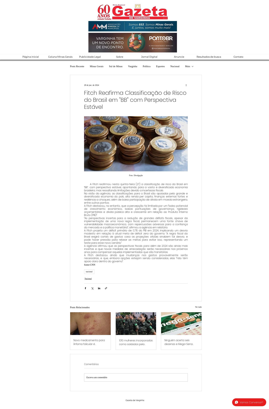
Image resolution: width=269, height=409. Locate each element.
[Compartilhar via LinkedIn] (99, 288)
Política (146, 66)
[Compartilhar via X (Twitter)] (92, 288)
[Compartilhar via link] (106, 288)
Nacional (174, 66)
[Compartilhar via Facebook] (85, 288)
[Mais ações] (186, 85)
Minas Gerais (96, 66)
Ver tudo (198, 307)
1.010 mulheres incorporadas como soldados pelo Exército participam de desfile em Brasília (136, 342)
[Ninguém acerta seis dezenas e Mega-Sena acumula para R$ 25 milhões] (181, 323)
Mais (187, 66)
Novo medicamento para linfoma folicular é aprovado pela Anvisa (89, 342)
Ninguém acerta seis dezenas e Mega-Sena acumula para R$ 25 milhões (178, 342)
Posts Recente (77, 66)
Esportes (160, 66)
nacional (89, 272)
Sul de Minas (115, 66)
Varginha (132, 66)
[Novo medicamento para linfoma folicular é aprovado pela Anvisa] (90, 323)
